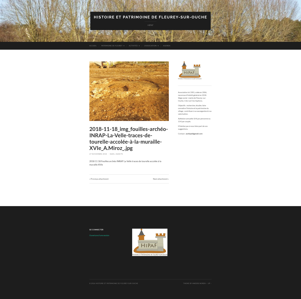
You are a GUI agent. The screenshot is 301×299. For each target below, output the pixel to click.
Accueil (93, 46)
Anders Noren (199, 283)
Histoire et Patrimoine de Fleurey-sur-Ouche (150, 17)
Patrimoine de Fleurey (111, 46)
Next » (161, 179)
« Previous (99, 179)
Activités (133, 46)
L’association (150, 46)
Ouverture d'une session (99, 235)
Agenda (166, 46)
